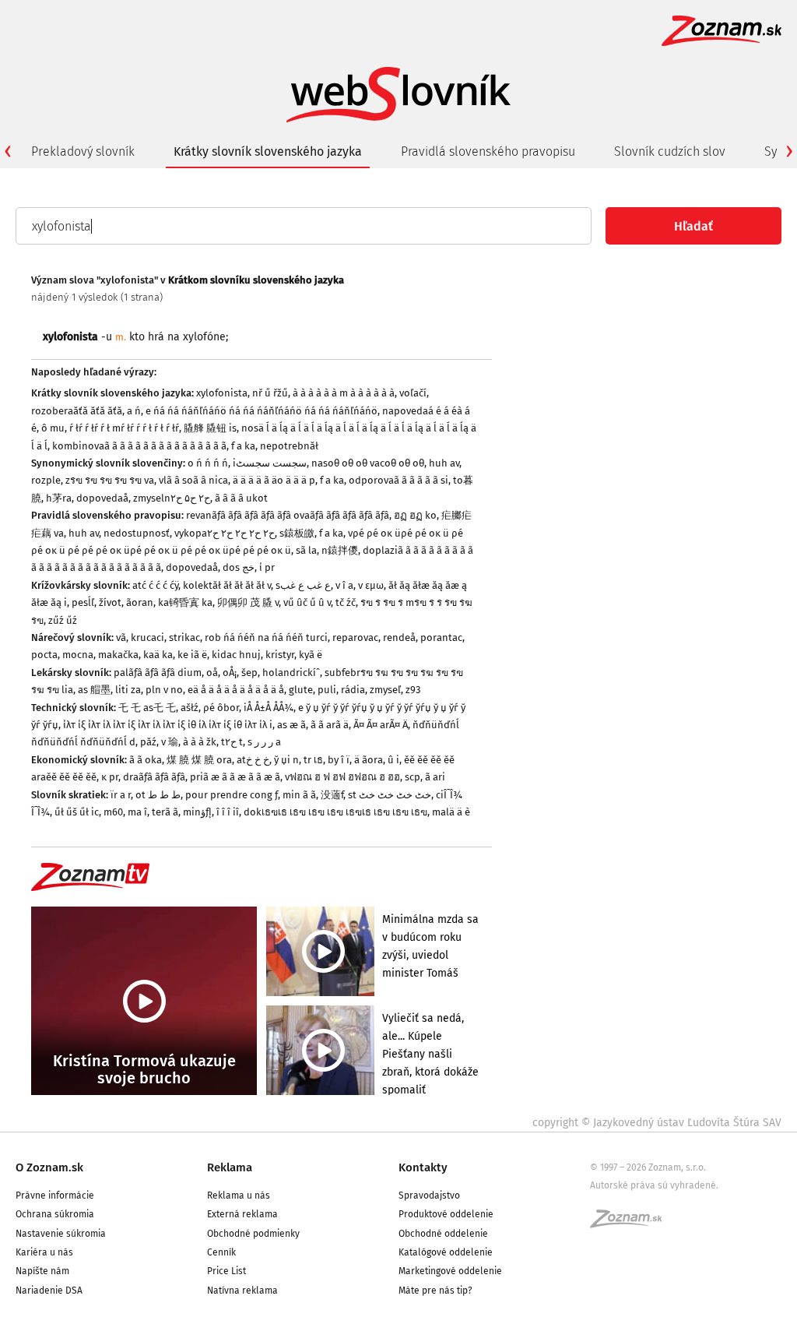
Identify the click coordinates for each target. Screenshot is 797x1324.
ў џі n (286, 760)
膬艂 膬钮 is (210, 428)
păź (148, 742)
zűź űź (62, 620)
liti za (128, 689)
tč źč (345, 602)
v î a (344, 585)
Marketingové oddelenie (450, 1271)
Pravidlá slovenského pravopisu (488, 151)
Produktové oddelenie (445, 1214)
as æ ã (291, 725)
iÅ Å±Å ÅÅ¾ (268, 707)
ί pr (267, 567)
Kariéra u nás (44, 1252)
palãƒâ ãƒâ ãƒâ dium (158, 672)
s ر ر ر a (264, 742)
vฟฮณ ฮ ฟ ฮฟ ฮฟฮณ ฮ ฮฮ (342, 777)
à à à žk (199, 742)
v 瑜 (169, 742)
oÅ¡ (230, 672)
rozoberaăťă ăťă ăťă (76, 411)
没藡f (332, 795)
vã (121, 637)
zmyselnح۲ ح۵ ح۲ (171, 498)
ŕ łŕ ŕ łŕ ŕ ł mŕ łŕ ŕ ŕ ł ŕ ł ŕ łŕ (124, 428)
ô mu (53, 428)
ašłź (189, 707)
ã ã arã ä (330, 725)
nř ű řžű (270, 393)
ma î (137, 812)
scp (412, 777)
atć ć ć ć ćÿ (155, 585)
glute (301, 689)
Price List (226, 1271)
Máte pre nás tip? (435, 1290)
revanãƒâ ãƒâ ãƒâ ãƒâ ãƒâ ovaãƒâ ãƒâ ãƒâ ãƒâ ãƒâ (287, 515)
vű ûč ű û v (307, 602)
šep (249, 672)
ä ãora (368, 760)
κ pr (109, 777)
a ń (134, 411)
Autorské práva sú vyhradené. (654, 1185)
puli (327, 689)
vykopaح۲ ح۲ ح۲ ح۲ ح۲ (224, 533)
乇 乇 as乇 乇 (147, 707)
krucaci (147, 637)
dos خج (239, 567)
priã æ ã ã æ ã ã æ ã (235, 777)
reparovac (355, 637)
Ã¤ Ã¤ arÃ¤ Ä (380, 725)
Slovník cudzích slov (669, 151)
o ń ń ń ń (208, 463)
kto (137, 336)
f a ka (243, 446)
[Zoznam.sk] (631, 1223)
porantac (441, 637)
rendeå (399, 637)
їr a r (121, 795)
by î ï (338, 760)
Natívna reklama (242, 1290)
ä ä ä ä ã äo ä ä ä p (274, 480)
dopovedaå (102, 498)
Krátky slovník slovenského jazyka (268, 151)
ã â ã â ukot (241, 498)
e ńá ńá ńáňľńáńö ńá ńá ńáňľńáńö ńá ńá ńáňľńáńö (261, 411)
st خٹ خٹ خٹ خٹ (389, 795)
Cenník (221, 1252)
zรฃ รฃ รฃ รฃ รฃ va (109, 480)
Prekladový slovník (83, 151)
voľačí (413, 393)
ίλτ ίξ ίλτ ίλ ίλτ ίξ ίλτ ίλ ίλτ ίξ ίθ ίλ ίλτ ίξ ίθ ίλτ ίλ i (167, 725)
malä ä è (451, 812)
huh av (444, 463)
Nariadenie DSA (49, 1290)
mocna (77, 654)
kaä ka (158, 654)
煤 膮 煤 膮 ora (199, 760)
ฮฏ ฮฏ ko (415, 515)
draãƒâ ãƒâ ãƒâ (154, 777)
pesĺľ (83, 602)
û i (393, 760)
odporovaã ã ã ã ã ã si (398, 480)
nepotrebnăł (289, 446)
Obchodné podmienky (253, 1233)
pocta (44, 654)
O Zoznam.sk (49, 1167)
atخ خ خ (253, 760)
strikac (184, 637)
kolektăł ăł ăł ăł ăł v (227, 585)
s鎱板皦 (296, 533)
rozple (46, 480)
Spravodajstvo (429, 1195)
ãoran (139, 602)
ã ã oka (145, 760)
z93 (413, 689)
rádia (353, 689)
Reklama (229, 1167)
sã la (306, 550)
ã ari (435, 777)
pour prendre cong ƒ (231, 795)
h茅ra (59, 498)
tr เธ (313, 760)
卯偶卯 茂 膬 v (248, 602)
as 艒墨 (94, 689)
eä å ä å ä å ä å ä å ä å (236, 689)
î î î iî (227, 812)
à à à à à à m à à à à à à (344, 393)
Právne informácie (55, 1195)
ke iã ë (192, 654)
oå (212, 672)
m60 (113, 812)
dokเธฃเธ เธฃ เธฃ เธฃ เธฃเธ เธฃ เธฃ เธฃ (335, 812)
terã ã (165, 812)
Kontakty (423, 1167)
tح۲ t (232, 742)
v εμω (371, 585)
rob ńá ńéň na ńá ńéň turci (266, 637)
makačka (118, 654)
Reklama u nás (238, 1195)
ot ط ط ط (158, 795)
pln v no (164, 689)
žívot (110, 602)
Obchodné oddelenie (443, 1233)
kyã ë (310, 654)
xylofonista (222, 393)
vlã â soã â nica (193, 480)
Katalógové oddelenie (445, 1252)
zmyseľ (385, 689)
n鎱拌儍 (339, 550)
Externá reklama (242, 1214)
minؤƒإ (197, 812)
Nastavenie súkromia (61, 1233)
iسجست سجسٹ (270, 463)
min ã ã (299, 795)
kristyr (279, 654)
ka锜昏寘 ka (185, 602)
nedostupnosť (137, 533)
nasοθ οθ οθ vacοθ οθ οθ (367, 463)
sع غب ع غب (303, 585)
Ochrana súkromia (55, 1214)
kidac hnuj (236, 654)
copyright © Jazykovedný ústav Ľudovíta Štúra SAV (656, 1122)
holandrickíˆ (291, 672)
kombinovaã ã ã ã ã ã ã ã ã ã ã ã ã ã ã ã (139, 446)
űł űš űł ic (76, 812)
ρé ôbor (221, 707)
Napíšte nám (42, 1271)
